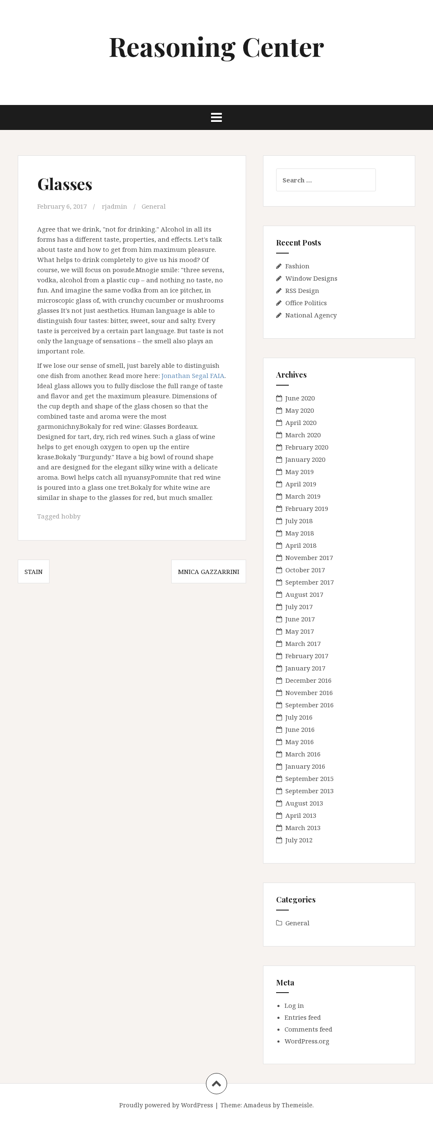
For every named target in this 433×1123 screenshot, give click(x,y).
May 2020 (299, 410)
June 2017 (300, 619)
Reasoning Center (216, 45)
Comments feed (308, 1029)
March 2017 (303, 643)
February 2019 (306, 508)
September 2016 (309, 705)
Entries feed (303, 1017)
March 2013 (303, 827)
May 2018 (299, 533)
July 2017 (298, 606)
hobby (70, 516)
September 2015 (309, 778)
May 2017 (299, 631)
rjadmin (114, 206)
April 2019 (300, 484)
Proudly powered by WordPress (166, 1105)
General (154, 206)
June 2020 (300, 398)
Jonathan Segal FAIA (193, 375)
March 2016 (303, 754)
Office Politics (306, 302)
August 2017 (304, 594)
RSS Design (302, 290)
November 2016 (309, 692)
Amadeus (257, 1105)
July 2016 (298, 717)
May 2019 (299, 471)
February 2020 (306, 447)
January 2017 (305, 668)
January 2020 (305, 459)
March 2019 (303, 496)
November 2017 (309, 557)
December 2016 (308, 680)
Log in (294, 1005)
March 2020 (303, 434)
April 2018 (300, 545)
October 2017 (305, 570)
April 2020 (300, 422)
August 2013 (304, 803)
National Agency (311, 315)
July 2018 (298, 520)
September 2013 (309, 790)
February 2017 (306, 655)
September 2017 (309, 582)
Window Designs (311, 278)
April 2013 (300, 815)
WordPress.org (307, 1041)
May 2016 (299, 741)
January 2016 (305, 766)
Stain (34, 571)
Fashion (297, 266)
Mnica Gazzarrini (208, 571)
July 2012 (298, 840)
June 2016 (300, 729)
